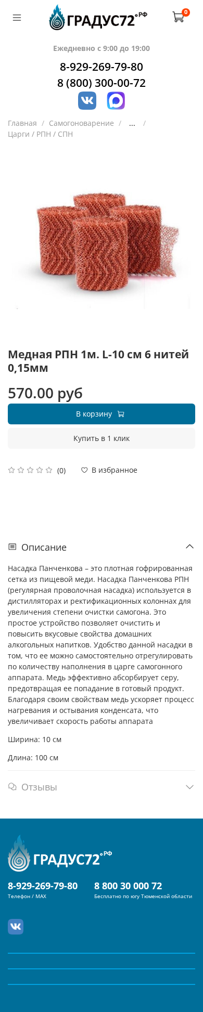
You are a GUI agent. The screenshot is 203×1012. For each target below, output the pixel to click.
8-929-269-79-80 (101, 66)
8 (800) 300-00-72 (101, 82)
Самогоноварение (81, 123)
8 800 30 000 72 (128, 885)
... (132, 123)
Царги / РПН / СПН (40, 134)
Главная (22, 123)
